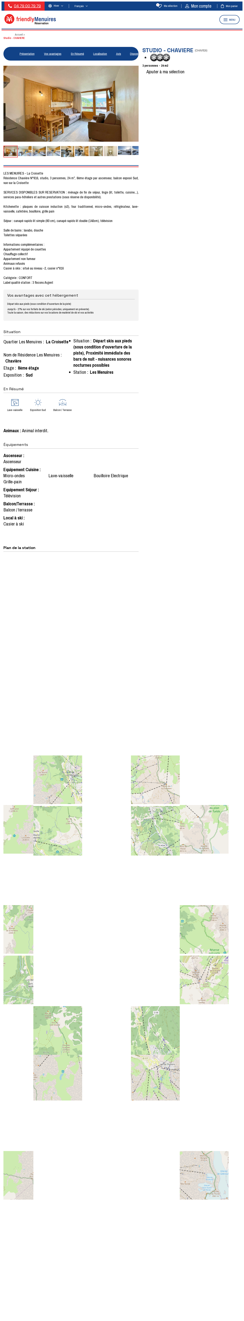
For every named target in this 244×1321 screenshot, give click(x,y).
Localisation (100, 54)
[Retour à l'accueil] (30, 23)
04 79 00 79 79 (27, 5)
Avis (118, 54)
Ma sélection (167, 6)
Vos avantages (52, 54)
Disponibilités (137, 54)
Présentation (27, 54)
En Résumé (77, 54)
